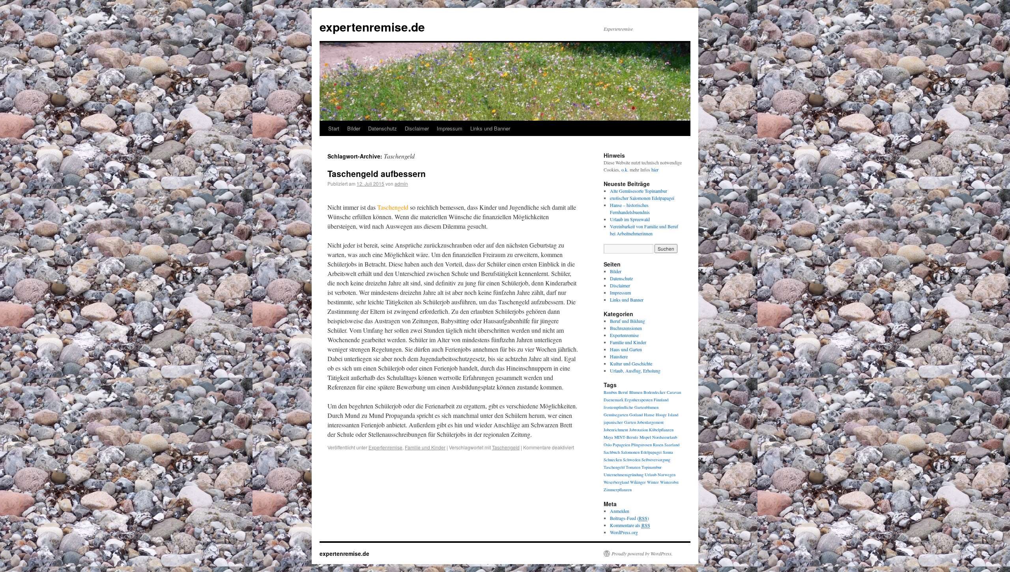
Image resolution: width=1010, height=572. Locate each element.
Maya (608, 437)
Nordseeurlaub (664, 437)
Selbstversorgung (656, 459)
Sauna (668, 452)
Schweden (631, 459)
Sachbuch (612, 452)
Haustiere (619, 356)
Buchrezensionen (626, 328)
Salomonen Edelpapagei (641, 452)
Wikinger (638, 482)
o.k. (624, 169)
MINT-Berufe (626, 437)
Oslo (608, 444)
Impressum (449, 128)
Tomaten (633, 467)
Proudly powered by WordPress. (642, 553)
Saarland (671, 444)
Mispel (645, 437)
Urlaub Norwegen (660, 474)
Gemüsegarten (616, 414)
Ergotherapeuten (639, 399)
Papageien (621, 444)
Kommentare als (630, 525)
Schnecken (613, 459)
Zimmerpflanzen (618, 489)
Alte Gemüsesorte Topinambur (638, 191)
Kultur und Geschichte (631, 363)
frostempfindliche (618, 407)
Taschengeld (506, 447)
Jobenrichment (616, 429)
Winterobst (669, 482)
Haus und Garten (626, 349)
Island (673, 414)
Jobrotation (638, 429)
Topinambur (652, 467)
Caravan (674, 392)
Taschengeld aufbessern (376, 173)
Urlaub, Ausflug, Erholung (635, 370)
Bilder (353, 128)
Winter (653, 482)
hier (654, 169)
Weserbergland (616, 482)
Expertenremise (385, 447)
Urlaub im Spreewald (630, 219)
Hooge (661, 414)
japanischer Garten (620, 422)
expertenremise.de (372, 26)
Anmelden (619, 511)
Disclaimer (417, 128)
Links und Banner (490, 128)
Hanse (649, 414)
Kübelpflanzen (661, 429)
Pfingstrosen (641, 444)
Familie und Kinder (425, 447)
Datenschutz (382, 128)
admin (401, 183)
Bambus (610, 392)
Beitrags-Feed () (629, 518)
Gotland (636, 414)
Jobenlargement (650, 422)
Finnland (661, 399)
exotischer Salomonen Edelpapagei (642, 198)
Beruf (623, 392)
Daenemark (613, 399)
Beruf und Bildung (627, 321)
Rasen (658, 444)
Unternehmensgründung (623, 474)
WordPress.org (624, 532)
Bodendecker (654, 392)
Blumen (635, 392)
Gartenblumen (646, 407)
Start (333, 128)
